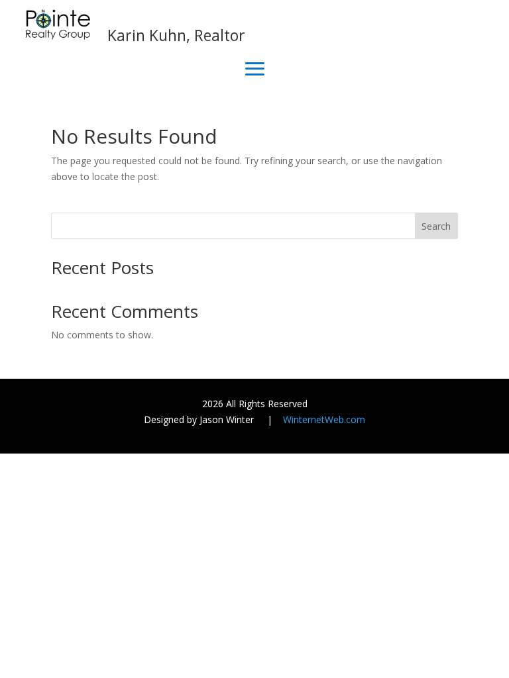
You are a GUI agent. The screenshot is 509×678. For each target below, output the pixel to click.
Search (436, 226)
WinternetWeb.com (324, 419)
